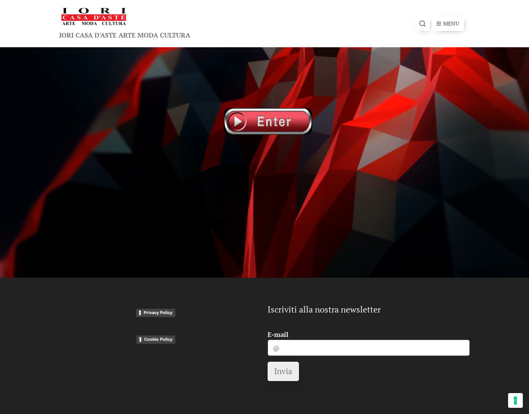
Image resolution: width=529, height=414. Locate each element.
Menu (451, 23)
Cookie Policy (158, 339)
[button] (422, 23)
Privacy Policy (158, 312)
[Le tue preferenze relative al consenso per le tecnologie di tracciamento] (515, 400)
